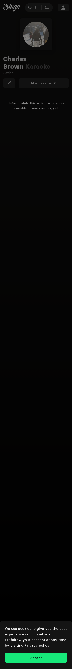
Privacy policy (36, 645)
